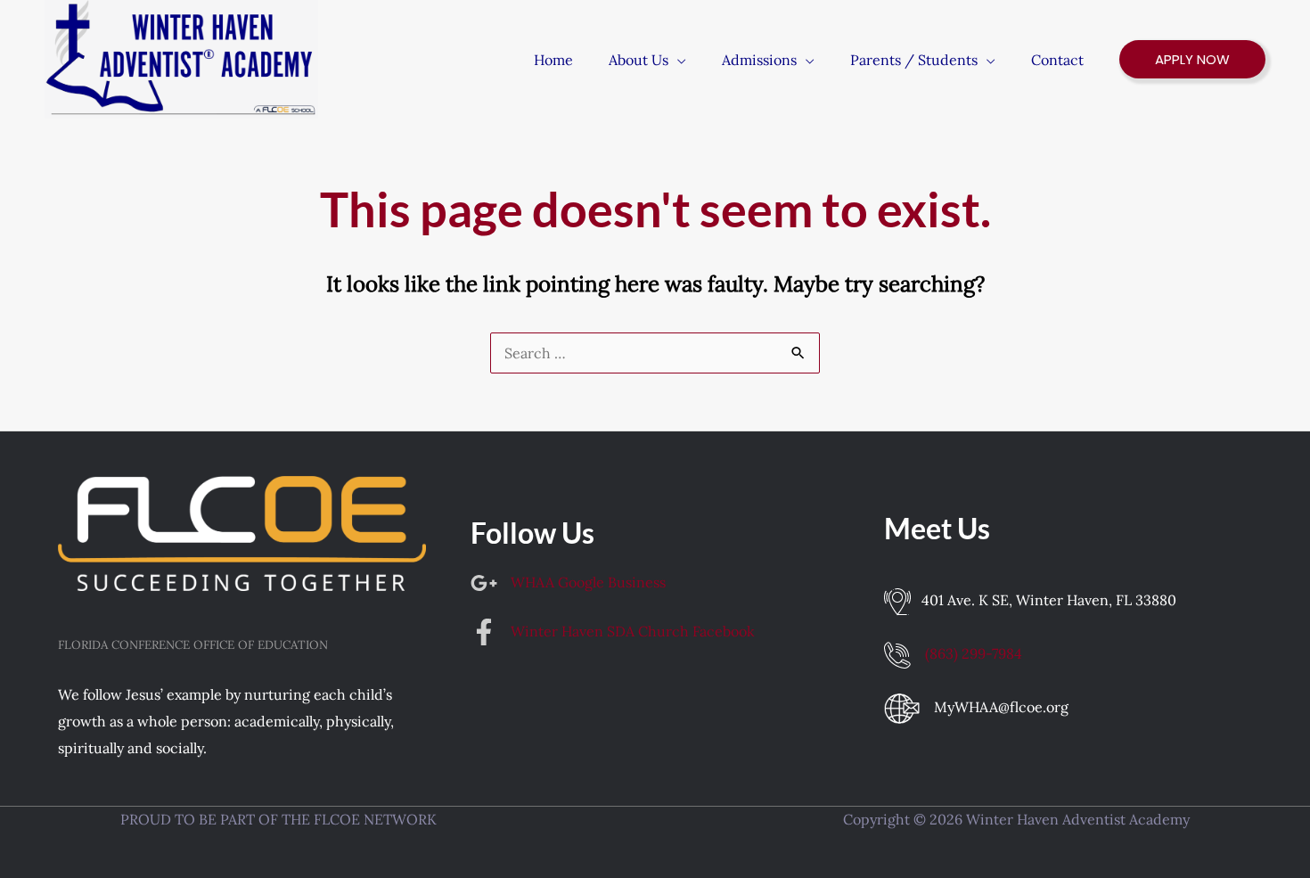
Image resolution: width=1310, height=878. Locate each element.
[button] (677, 60)
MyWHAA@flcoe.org (1001, 707)
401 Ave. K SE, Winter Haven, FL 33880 (1048, 600)
